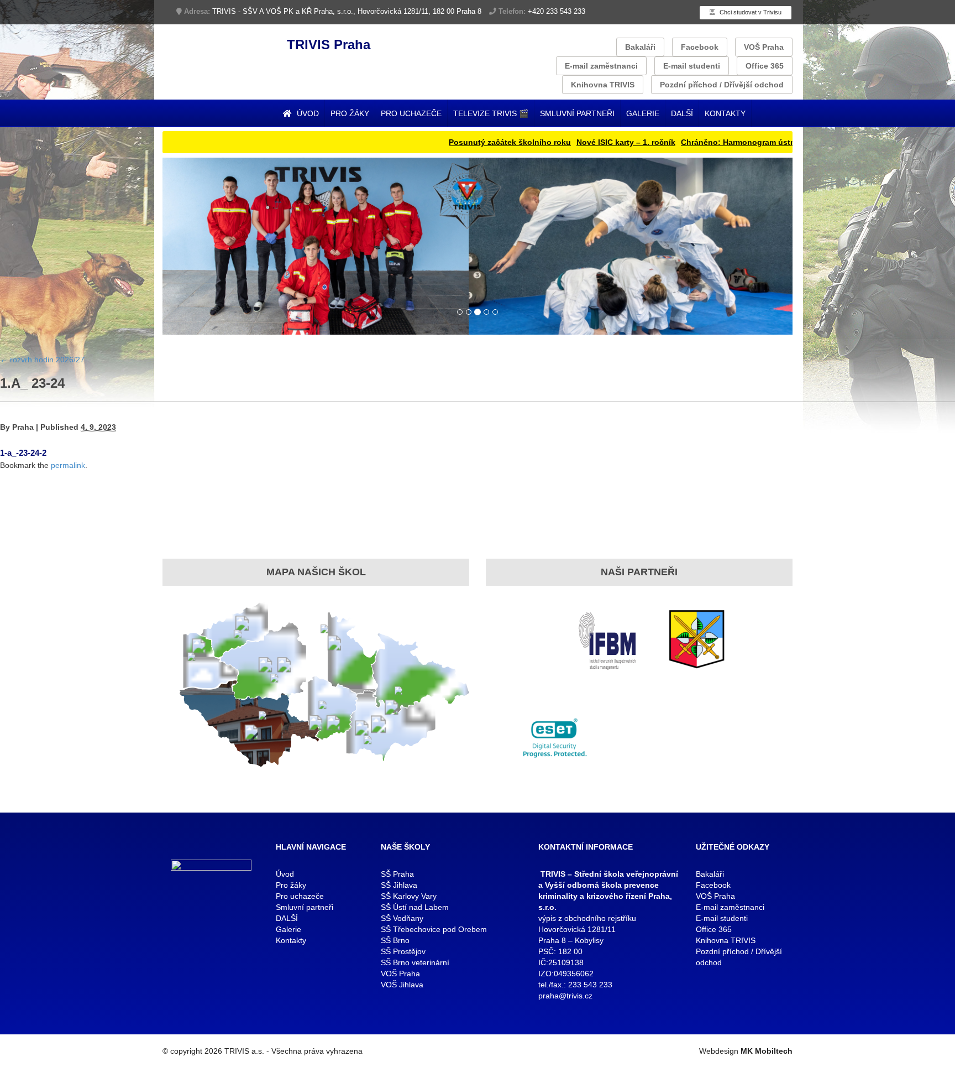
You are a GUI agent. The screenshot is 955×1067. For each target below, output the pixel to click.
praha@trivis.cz (565, 995)
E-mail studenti (691, 65)
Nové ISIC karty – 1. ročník (586, 142)
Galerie (642, 113)
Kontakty (725, 113)
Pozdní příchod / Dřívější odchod (722, 84)
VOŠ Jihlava (402, 984)
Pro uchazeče (411, 113)
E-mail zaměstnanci (601, 65)
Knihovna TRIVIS (602, 84)
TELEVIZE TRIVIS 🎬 (490, 113)
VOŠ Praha (764, 47)
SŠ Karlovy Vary (409, 896)
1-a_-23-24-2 (23, 452)
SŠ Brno (395, 940)
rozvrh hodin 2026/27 (42, 359)
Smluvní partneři (577, 113)
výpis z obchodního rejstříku (587, 918)
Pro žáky (349, 113)
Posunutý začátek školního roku (471, 142)
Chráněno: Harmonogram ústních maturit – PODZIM (739, 142)
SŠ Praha (397, 874)
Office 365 (765, 65)
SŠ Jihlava (399, 885)
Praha (23, 427)
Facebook (699, 47)
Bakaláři (640, 47)
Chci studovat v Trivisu (749, 12)
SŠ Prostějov (403, 951)
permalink (68, 465)
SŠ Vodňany (402, 918)
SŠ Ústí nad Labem (415, 907)
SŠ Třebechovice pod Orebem (434, 929)
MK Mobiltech (767, 1051)
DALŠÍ (682, 113)
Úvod (307, 113)
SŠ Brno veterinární (415, 962)
